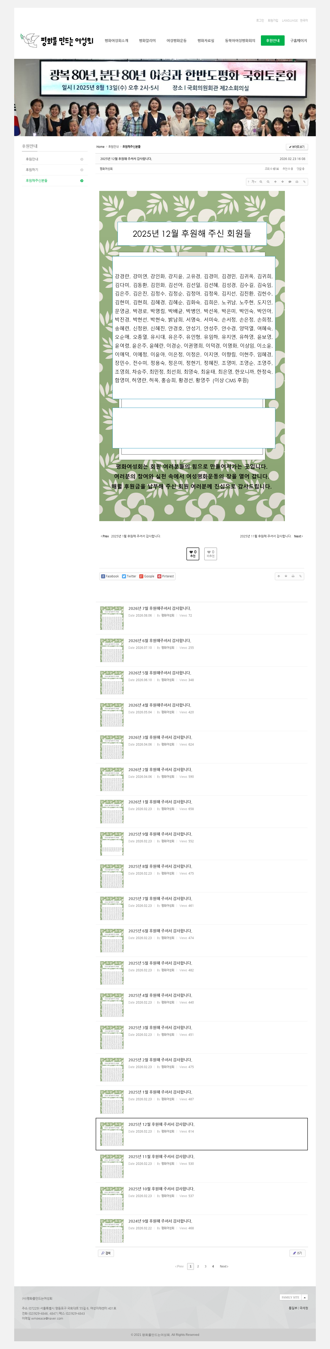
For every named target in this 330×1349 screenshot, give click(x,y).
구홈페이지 (298, 40)
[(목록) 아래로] (282, 181)
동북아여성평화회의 (240, 40)
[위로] (275, 181)
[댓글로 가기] (289, 181)
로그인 (260, 20)
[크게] (261, 181)
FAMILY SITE (290, 1297)
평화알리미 (147, 40)
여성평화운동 (177, 40)
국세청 (304, 1308)
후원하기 (32, 170)
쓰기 (299, 1253)
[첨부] (304, 181)
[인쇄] (297, 181)
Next (223, 1266)
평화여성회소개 (116, 40)
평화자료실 (205, 40)
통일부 (293, 1308)
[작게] (268, 181)
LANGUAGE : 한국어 (295, 20)
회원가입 (273, 20)
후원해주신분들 (36, 180)
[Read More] (202, 618)
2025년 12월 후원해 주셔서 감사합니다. (126, 158)
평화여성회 (106, 169)
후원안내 (272, 40)
